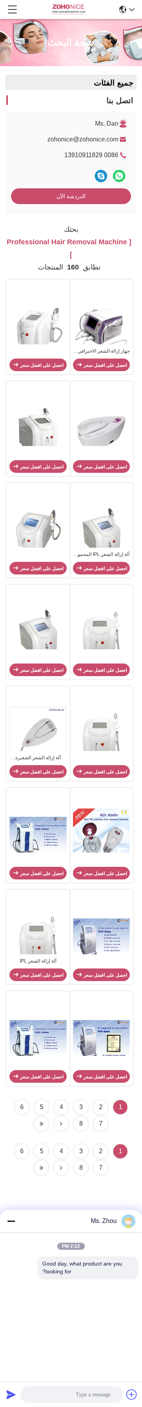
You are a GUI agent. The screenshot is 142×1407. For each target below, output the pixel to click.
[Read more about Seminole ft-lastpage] (41, 1168)
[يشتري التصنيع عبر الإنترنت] (38, 328)
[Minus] (11, 1221)
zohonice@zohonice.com (82, 139)
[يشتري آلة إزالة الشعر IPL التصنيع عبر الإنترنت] (38, 938)
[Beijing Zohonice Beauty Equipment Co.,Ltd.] (68, 9)
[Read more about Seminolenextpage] (61, 1168)
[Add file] (131, 1394)
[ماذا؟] (119, 176)
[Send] (11, 1394)
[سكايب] (101, 176)
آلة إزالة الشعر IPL (38, 961)
